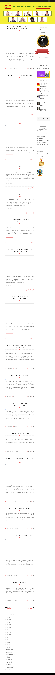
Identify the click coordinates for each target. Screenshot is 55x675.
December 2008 (9, 649)
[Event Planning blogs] (41, 167)
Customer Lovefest (40, 138)
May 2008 (8, 660)
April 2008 (8, 662)
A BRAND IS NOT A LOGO (20, 433)
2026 (8, 617)
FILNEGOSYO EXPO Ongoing (20, 508)
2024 (8, 621)
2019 (8, 629)
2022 (8, 624)
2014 (8, 637)
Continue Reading (9, 109)
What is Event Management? (42, 153)
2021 (8, 626)
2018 (8, 631)
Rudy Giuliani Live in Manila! (20, 75)
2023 (8, 622)
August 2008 (8, 655)
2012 (8, 641)
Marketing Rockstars (20, 375)
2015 (8, 636)
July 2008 (8, 657)
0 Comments (15, 68)
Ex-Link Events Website (41, 136)
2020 (8, 627)
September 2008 (9, 654)
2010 (8, 644)
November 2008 (9, 650)
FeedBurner (45, 129)
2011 (7, 642)
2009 (8, 645)
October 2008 (9, 652)
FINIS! (20, 166)
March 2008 (8, 664)
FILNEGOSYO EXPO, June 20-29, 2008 (20, 535)
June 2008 (8, 659)
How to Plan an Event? (41, 142)
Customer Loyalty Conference (43, 140)
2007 (8, 669)
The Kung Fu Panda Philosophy (20, 121)
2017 (7, 632)
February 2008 (9, 665)
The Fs (20, 194)
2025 (8, 619)
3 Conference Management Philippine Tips (43, 104)
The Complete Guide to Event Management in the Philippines (44, 85)
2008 (8, 647)
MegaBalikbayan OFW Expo (42, 148)
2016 (8, 634)
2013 (8, 639)
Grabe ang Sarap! (20, 582)
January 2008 (9, 667)
